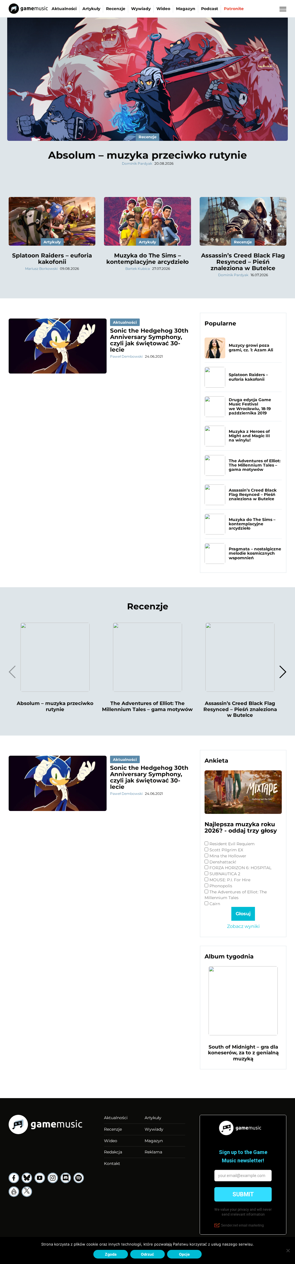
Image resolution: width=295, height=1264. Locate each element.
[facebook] (14, 1178)
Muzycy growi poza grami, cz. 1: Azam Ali (251, 347)
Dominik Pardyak (137, 163)
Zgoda (111, 1254)
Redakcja (113, 1152)
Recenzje (115, 8)
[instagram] (53, 1178)
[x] (27, 1192)
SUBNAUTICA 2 (224, 873)
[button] (282, 672)
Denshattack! (222, 862)
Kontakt (112, 1163)
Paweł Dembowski (126, 356)
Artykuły (91, 8)
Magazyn (185, 8)
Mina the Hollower (227, 856)
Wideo (163, 8)
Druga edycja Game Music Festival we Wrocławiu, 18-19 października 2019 (250, 406)
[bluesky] (27, 1178)
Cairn (214, 903)
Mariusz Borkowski (41, 268)
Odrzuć (147, 1254)
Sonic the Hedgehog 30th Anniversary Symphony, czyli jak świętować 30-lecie (149, 340)
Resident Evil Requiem (232, 843)
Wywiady (141, 8)
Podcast (209, 8)
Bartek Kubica (137, 268)
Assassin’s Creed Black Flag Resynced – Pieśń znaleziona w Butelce (243, 262)
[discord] (65, 1178)
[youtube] (40, 1178)
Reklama (153, 1152)
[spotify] (78, 1178)
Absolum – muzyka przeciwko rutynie (147, 155)
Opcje (184, 1254)
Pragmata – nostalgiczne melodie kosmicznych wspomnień (255, 553)
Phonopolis (220, 885)
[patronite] (14, 1192)
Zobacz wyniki (243, 926)
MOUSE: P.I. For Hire (229, 879)
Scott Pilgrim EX (226, 849)
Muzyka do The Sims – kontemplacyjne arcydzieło (147, 258)
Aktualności (64, 8)
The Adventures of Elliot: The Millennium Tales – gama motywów (255, 465)
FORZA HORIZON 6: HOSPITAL (240, 867)
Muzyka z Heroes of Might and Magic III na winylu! (249, 436)
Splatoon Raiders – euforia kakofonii (52, 258)
